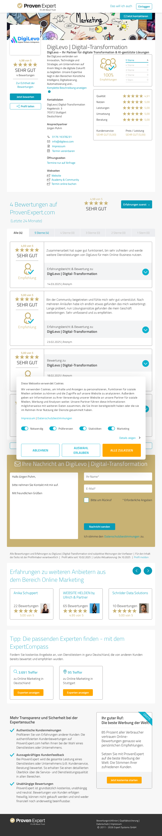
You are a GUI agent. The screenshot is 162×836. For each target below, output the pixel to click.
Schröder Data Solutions (130, 592)
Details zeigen (127, 438)
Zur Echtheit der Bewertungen (25, 85)
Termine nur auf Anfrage (61, 163)
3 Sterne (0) (93, 233)
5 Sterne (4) (42, 233)
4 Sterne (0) (67, 233)
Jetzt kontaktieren (137, 16)
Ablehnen (40, 450)
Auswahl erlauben (81, 450)
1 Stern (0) (143, 233)
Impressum (28, 418)
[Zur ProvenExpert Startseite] (36, 7)
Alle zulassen (121, 450)
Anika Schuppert (26, 592)
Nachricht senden (99, 526)
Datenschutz (102, 824)
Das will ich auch (121, 6)
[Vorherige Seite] (137, 571)
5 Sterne (130, 60)
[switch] (53, 428)
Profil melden (141, 557)
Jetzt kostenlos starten (124, 780)
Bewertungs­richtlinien (107, 820)
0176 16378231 (62, 137)
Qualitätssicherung (129, 820)
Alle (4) (18, 232)
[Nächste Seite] (148, 571)
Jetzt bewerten (25, 97)
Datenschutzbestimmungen (54, 418)
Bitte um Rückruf (101, 500)
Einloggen (144, 6)
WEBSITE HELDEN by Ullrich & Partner (79, 594)
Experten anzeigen (29, 692)
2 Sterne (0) (118, 233)
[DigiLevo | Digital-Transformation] (25, 40)
